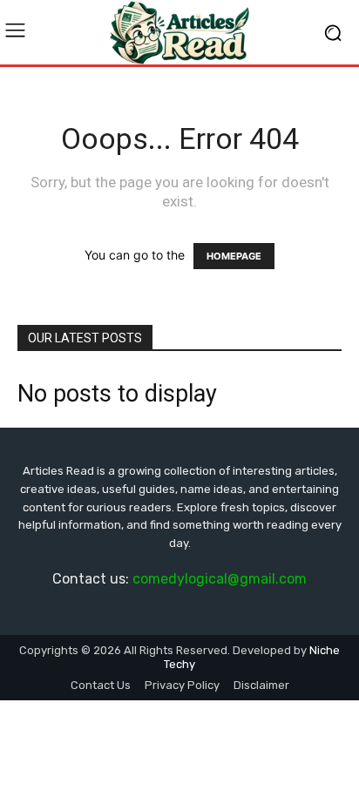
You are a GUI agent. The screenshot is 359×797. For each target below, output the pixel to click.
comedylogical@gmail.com (219, 579)
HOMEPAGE (234, 256)
